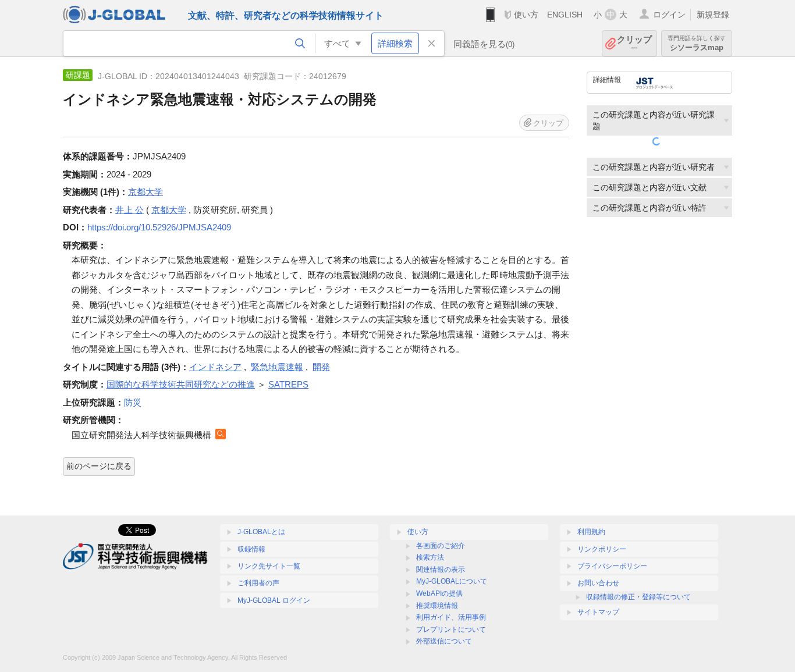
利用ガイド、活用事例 (451, 617)
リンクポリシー (601, 549)
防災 (132, 402)
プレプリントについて (451, 629)
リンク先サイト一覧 (268, 566)
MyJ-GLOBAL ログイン (273, 600)
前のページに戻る (99, 466)
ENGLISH (565, 14)
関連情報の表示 (440, 570)
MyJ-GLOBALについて (451, 581)
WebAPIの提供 (439, 593)
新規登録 (713, 14)
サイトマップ (598, 612)
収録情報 (251, 549)
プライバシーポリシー (612, 566)
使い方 (526, 14)
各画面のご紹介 (440, 546)
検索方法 (430, 557)
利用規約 (591, 532)
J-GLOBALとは (261, 532)
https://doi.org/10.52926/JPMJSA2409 (159, 227)
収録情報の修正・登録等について (638, 597)
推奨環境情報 (437, 606)
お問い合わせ (598, 583)
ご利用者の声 (258, 583)
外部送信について (444, 641)
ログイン (669, 14)
